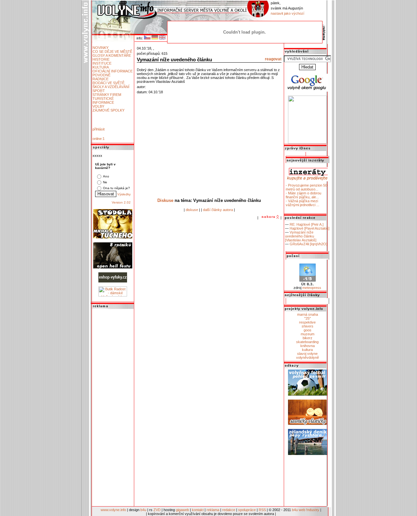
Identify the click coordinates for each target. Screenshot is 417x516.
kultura (307, 350)
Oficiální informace (113, 71)
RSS (262, 510)
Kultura (101, 67)
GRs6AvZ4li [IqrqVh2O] (308, 244)
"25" (307, 318)
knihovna (307, 346)
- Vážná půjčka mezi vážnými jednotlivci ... (302, 203)
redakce (228, 510)
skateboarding (307, 342)
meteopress (311, 288)
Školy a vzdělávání (111, 87)
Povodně (101, 75)
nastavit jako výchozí (287, 13)
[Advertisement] (112, 408)
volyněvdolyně (307, 357)
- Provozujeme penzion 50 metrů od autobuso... (306, 187)
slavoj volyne (307, 354)
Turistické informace (103, 100)
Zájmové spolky (108, 110)
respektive (307, 322)
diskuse (192, 210)
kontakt (198, 510)
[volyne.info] (307, 142)
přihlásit (99, 129)
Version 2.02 (121, 202)
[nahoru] (269, 218)
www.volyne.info (113, 510)
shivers (307, 326)
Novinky (100, 48)
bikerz (307, 338)
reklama (213, 510)
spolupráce (247, 510)
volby (98, 106)
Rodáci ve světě (108, 83)
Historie (101, 59)
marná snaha (307, 314)
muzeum (307, 334)
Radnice (100, 79)
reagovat (273, 59)
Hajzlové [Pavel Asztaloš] (309, 228)
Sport (99, 91)
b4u (143, 510)
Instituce (102, 63)
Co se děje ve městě (112, 51)
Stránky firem (107, 95)
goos (307, 330)
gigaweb (182, 510)
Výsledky (124, 194)
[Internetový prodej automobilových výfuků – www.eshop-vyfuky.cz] (112, 281)
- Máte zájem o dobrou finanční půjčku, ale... (303, 195)
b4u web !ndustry (305, 510)
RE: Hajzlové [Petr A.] (307, 224)
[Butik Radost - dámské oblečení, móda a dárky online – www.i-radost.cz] (112, 295)
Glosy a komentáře (112, 55)
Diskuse (165, 200)
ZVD (157, 510)
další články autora (218, 210)
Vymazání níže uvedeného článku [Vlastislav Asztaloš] (300, 236)
